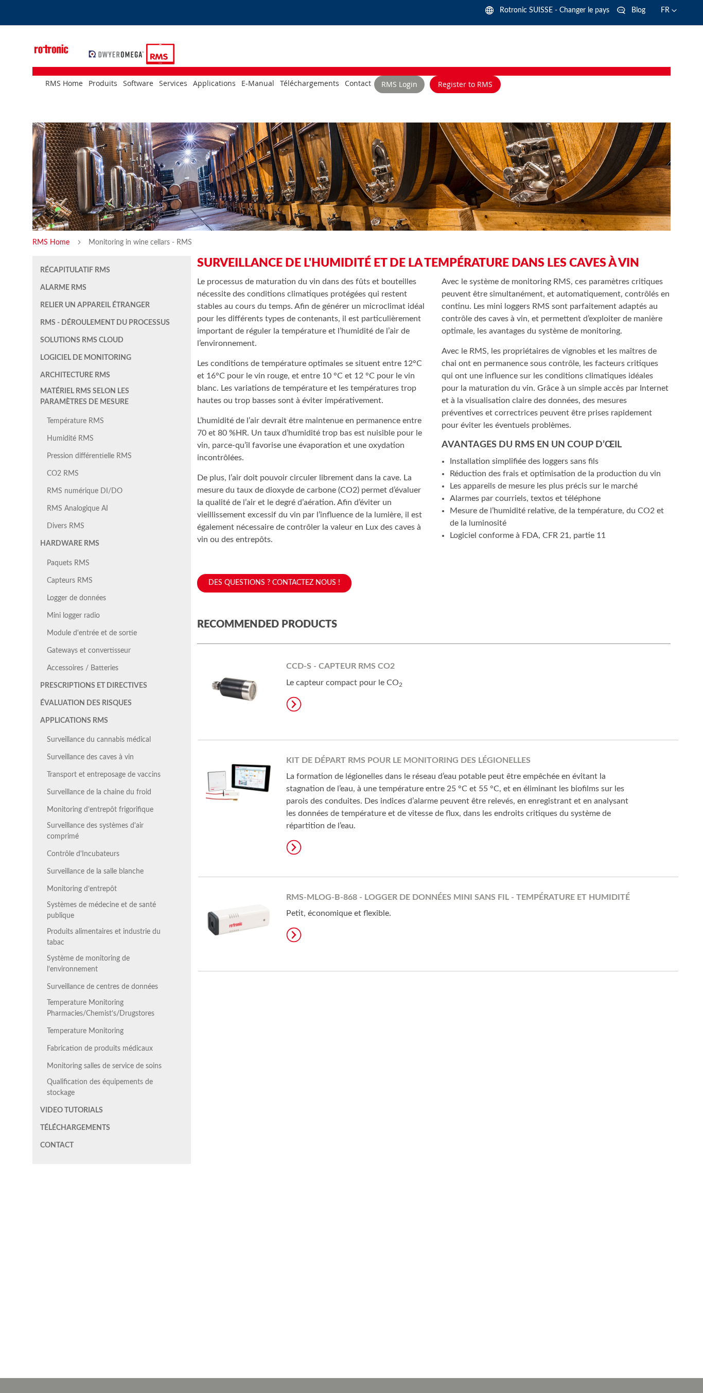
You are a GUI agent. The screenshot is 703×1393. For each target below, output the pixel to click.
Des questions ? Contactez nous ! (274, 582)
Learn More (294, 704)
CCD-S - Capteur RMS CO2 (340, 666)
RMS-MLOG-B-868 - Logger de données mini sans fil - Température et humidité (458, 897)
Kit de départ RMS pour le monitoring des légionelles (408, 760)
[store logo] (118, 53)
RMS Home (52, 242)
